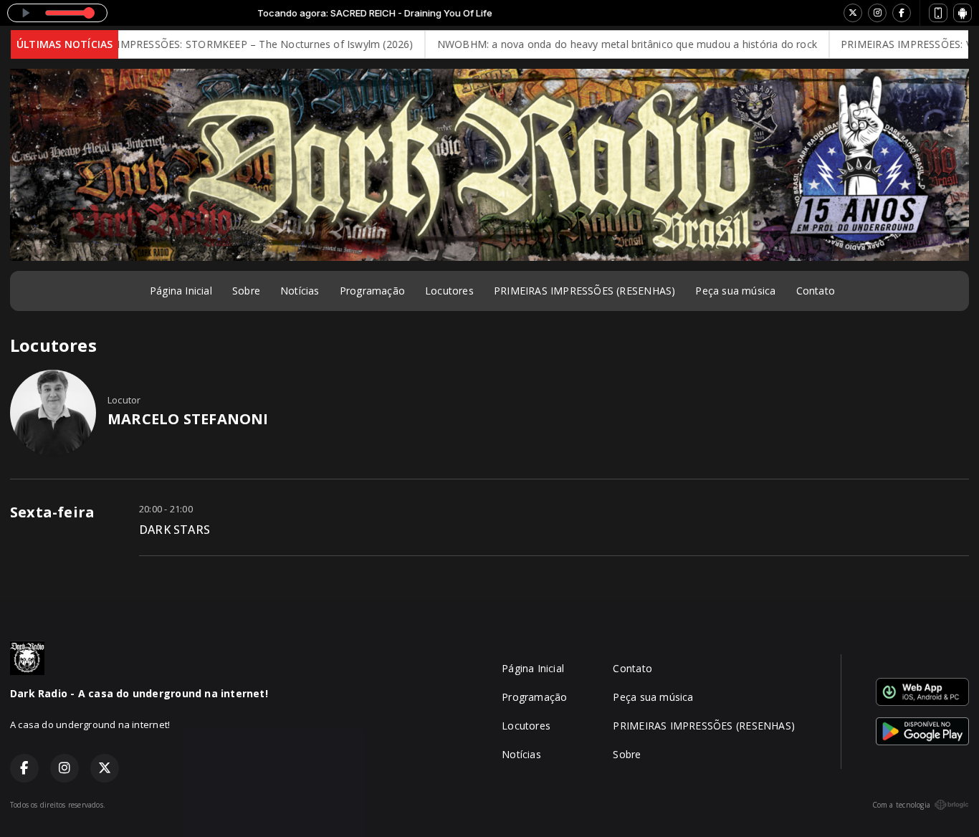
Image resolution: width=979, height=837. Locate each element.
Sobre (246, 290)
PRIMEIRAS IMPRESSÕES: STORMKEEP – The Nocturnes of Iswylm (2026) (215, 44)
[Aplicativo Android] (962, 13)
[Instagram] (877, 13)
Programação (372, 290)
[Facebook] (901, 13)
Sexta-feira (52, 512)
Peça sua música (735, 290)
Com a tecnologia (901, 805)
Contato (815, 290)
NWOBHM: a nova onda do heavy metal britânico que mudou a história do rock (606, 44)
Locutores (449, 290)
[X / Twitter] (853, 13)
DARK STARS (174, 529)
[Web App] (938, 13)
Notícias (300, 290)
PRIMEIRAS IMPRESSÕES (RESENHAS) (585, 290)
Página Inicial (181, 290)
